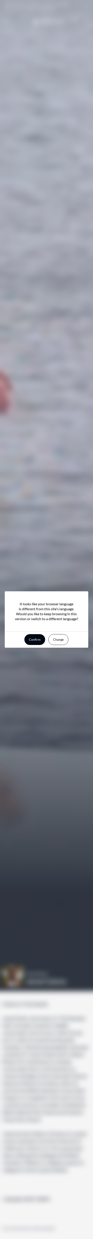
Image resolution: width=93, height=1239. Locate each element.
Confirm (35, 639)
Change (58, 639)
